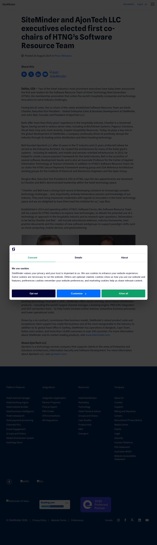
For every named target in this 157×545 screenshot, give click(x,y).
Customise (76, 293)
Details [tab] (78, 257)
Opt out (34, 293)
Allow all (123, 293)
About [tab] (124, 257)
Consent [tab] (32, 257)
